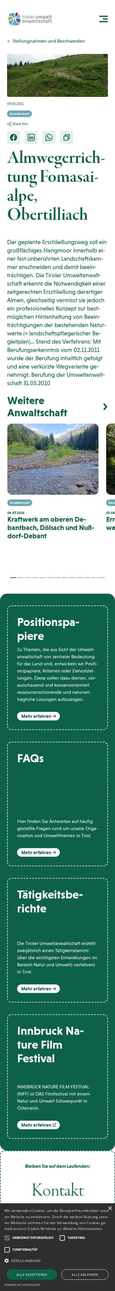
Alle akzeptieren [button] (32, 1274)
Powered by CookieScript (22, 1285)
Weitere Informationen (82, 1228)
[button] (13, 577)
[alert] (57, 1247)
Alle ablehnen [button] (85, 1274)
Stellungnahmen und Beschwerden (49, 41)
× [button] (110, 1208)
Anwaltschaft (19, 114)
